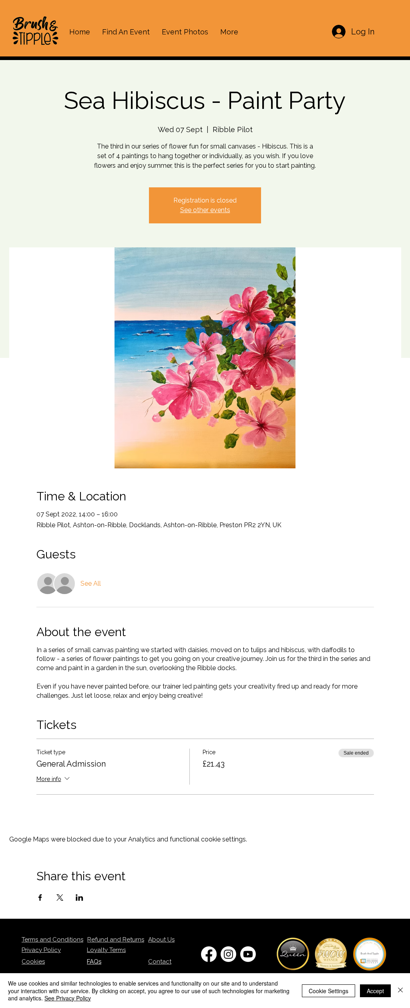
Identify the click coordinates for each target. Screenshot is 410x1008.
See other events (205, 210)
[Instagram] (228, 954)
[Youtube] (248, 954)
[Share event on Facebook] (40, 897)
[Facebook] (209, 954)
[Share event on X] (60, 897)
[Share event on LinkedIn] (79, 897)
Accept (375, 991)
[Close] (400, 991)
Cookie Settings (328, 991)
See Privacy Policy (67, 998)
